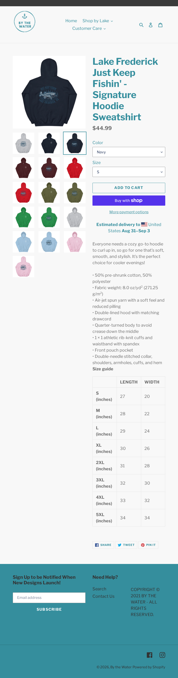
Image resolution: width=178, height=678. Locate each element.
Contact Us (103, 596)
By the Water (121, 667)
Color (97, 142)
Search (99, 588)
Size (96, 162)
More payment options (129, 212)
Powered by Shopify (149, 667)
